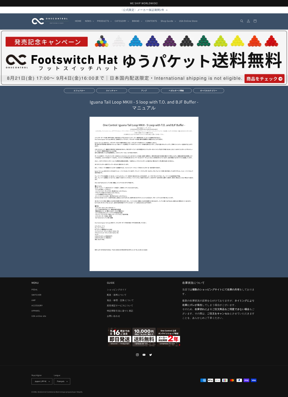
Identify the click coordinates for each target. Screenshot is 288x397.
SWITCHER (36, 294)
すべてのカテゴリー (208, 90)
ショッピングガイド (117, 289)
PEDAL (35, 289)
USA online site (39, 316)
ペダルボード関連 (176, 90)
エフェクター (79, 90)
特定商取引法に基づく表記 (120, 310)
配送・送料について (117, 294)
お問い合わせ (113, 316)
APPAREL (36, 310)
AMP (34, 300)
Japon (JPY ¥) (40, 381)
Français (60, 381)
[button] (89, 21)
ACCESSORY (37, 305)
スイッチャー (111, 90)
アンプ (144, 90)
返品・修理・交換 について (120, 300)
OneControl (42, 392)
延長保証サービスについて (120, 305)
